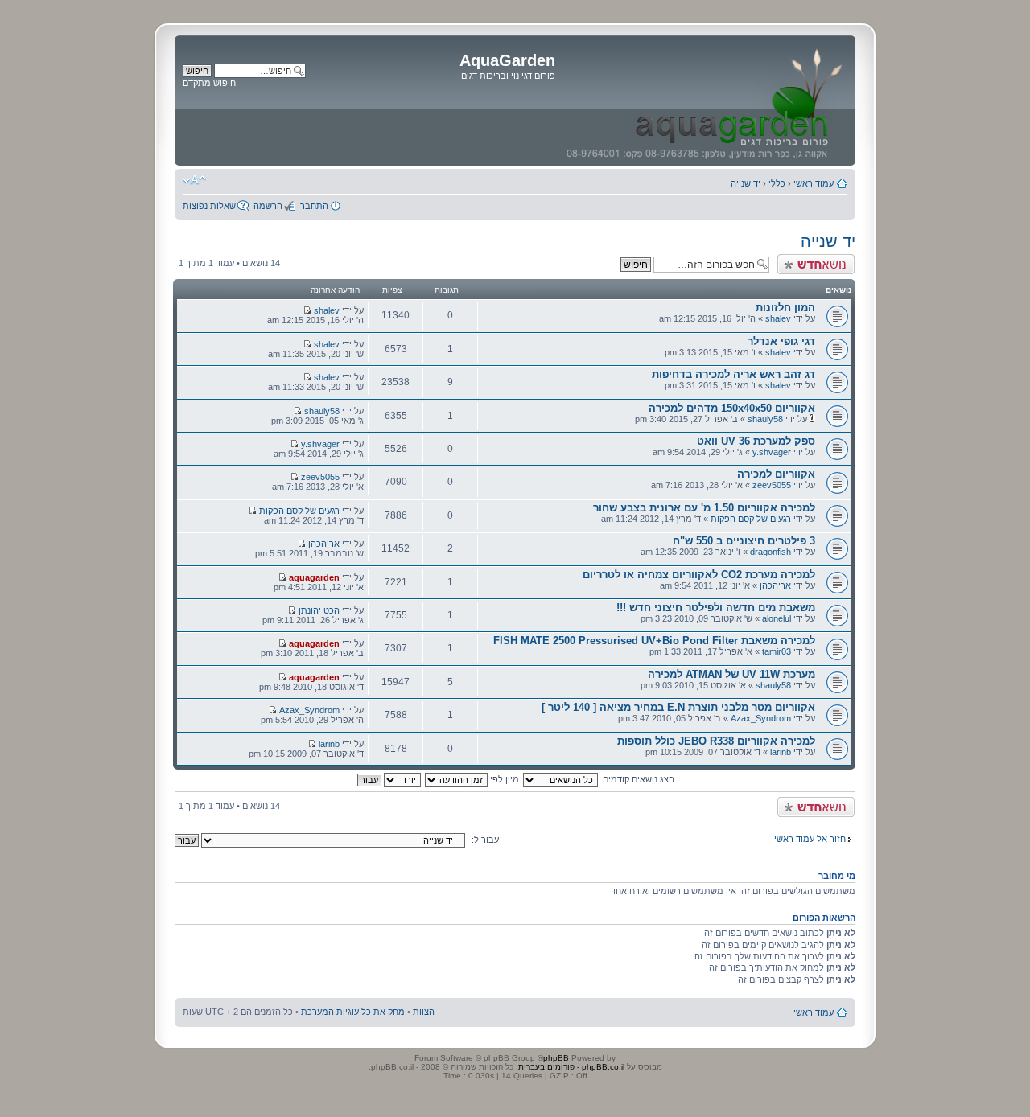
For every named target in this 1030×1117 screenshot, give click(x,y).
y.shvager (771, 452)
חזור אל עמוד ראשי (810, 839)
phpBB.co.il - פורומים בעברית (571, 1066)
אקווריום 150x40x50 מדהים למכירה (732, 408)
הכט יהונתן (319, 610)
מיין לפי (503, 779)
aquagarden (314, 577)
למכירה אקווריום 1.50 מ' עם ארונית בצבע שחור (704, 508)
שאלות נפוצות (209, 206)
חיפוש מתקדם (209, 83)
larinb (780, 752)
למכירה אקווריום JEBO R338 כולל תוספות (716, 741)
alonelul (776, 618)
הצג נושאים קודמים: (636, 779)
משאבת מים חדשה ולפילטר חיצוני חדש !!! (715, 608)
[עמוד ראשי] (703, 100)
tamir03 (776, 651)
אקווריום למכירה (776, 474)
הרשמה (267, 206)
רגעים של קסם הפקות (751, 519)
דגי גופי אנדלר (781, 341)
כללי (776, 183)
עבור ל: (485, 839)
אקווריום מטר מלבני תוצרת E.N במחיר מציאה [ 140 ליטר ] (678, 707)
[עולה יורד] (388, 779)
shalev (778, 318)
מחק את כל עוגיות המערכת (353, 1011)
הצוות (424, 1011)
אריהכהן (324, 543)
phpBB (556, 1057)
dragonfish (770, 551)
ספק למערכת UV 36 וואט (756, 441)
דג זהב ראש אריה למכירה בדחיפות (733, 374)
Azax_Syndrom (761, 718)
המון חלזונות (785, 308)
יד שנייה (745, 183)
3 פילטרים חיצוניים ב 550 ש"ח (744, 541)
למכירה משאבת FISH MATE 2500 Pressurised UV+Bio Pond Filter (654, 640)
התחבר (314, 206)
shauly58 (765, 419)
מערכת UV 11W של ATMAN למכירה (731, 674)
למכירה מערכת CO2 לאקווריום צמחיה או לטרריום (699, 575)
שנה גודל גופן (194, 180)
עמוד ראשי (813, 183)
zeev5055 (771, 485)
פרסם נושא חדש (824, 259)
